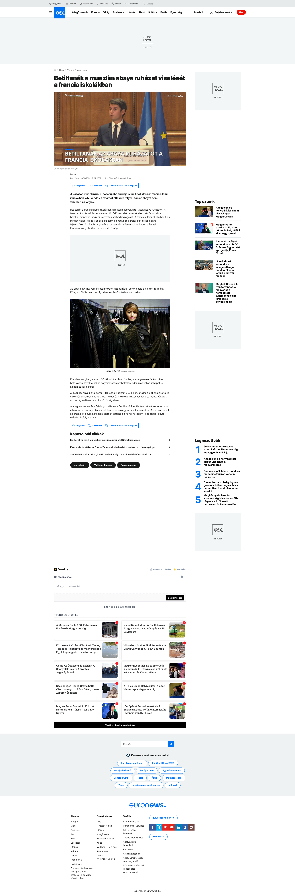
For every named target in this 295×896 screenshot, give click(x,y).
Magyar (55, 3)
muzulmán (79, 465)
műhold (173, 785)
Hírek (61, 70)
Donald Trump (121, 777)
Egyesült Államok (172, 770)
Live (241, 12)
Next (142, 12)
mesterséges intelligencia (146, 785)
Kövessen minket (105, 838)
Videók (74, 855)
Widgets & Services (106, 847)
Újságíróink (76, 864)
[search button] (143, 3)
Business (118, 12)
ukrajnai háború (122, 770)
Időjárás (101, 830)
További (127, 816)
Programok (76, 859)
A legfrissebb (80, 12)
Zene (121, 785)
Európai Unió (147, 770)
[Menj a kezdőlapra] (59, 12)
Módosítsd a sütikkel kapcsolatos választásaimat (133, 868)
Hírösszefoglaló (104, 825)
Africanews (102, 851)
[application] (120, 129)
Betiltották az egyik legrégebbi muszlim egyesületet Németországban (105, 440)
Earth (163, 12)
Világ (106, 12)
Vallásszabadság (103, 465)
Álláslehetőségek (131, 853)
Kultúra (152, 12)
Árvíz (154, 777)
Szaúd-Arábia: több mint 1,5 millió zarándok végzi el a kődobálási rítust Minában (110, 454)
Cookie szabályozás (133, 837)
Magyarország (173, 777)
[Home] (55, 70)
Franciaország (81, 70)
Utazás (132, 12)
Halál (140, 777)
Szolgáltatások (104, 816)
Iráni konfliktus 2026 (163, 763)
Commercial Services (133, 825)
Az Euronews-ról (131, 821)
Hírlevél (157, 836)
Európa (95, 12)
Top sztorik (205, 201)
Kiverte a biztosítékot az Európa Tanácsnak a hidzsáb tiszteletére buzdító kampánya (112, 447)
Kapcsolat (128, 849)
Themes (75, 816)
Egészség (176, 12)
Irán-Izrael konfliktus (132, 763)
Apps (99, 842)
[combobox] (159, 3)
